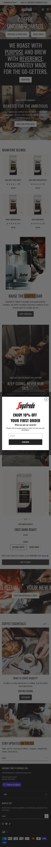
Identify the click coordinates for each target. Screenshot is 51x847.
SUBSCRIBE (25, 442)
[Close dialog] (46, 399)
